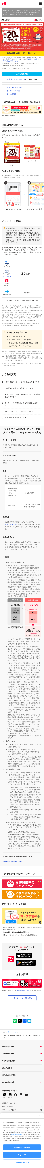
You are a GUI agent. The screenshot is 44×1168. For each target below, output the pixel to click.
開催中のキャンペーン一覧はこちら (21, 14)
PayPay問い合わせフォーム (13, 862)
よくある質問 (12, 94)
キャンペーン (12, 1032)
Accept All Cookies (22, 1147)
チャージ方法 (7, 276)
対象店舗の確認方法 (14, 87)
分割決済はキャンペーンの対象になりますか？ (22, 382)
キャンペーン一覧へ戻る (23, 998)
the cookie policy (16, 1134)
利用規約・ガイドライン (10, 1103)
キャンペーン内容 (13, 91)
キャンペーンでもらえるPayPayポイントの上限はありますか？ (22, 395)
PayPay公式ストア (23, 990)
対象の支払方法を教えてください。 (18, 417)
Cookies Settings (22, 1162)
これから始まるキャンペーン (14, 79)
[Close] (39, 1115)
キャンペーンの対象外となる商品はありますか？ (21, 404)
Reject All (22, 1155)
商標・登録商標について (10, 1106)
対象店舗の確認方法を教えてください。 (19, 388)
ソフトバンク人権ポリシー (10, 1110)
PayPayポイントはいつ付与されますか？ (20, 411)
